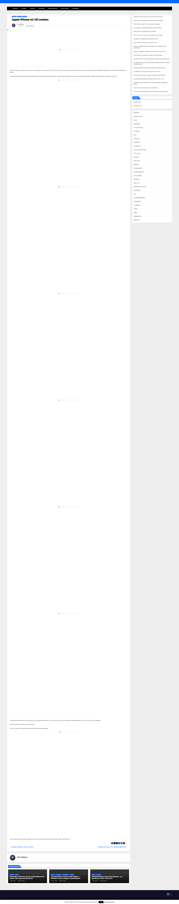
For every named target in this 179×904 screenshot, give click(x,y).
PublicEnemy (21, 880)
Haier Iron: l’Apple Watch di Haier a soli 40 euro (146, 87)
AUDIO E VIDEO (138, 116)
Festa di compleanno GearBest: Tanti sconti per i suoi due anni (150, 51)
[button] (168, 8)
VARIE (135, 209)
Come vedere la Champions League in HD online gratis (148, 55)
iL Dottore (21, 24)
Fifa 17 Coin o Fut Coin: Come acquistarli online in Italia (148, 35)
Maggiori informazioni (109, 902)
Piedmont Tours (138, 105)
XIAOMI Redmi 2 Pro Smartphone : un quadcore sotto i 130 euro (107, 877)
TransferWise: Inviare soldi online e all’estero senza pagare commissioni (65, 877)
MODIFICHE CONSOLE (140, 186)
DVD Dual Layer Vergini (140, 149)
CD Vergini (136, 131)
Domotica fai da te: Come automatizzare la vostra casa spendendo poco (27, 877)
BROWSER (137, 123)
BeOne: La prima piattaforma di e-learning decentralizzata (148, 20)
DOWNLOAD (137, 146)
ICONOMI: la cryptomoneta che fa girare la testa (146, 38)
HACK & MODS (65, 8)
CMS (135, 135)
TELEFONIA (41, 8)
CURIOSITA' (14, 16)
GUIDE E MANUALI (53, 8)
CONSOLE (32, 8)
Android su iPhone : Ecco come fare (22, 847)
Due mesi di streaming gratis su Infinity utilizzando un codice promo (151, 91)
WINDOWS (137, 220)
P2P (135, 194)
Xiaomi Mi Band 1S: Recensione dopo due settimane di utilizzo (150, 67)
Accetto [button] (101, 902)
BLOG (135, 120)
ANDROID (15, 8)
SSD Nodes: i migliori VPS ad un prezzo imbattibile (147, 24)
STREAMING (75, 8)
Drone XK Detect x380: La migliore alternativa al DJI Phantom (149, 75)
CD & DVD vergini (138, 127)
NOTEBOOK (137, 190)
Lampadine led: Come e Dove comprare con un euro (147, 71)
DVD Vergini (137, 153)
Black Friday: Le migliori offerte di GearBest (145, 31)
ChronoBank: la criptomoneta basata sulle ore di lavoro (148, 27)
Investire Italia (137, 102)
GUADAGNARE (58, 874)
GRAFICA (136, 164)
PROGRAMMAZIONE (139, 197)
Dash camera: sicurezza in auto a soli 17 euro (145, 42)
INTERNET (24, 8)
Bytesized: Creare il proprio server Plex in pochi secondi (148, 16)
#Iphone (32, 26)
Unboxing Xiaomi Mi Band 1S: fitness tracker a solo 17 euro (149, 79)
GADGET (16, 874)
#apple (28, 26)
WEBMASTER (137, 216)
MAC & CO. (19, 16)
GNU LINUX (137, 160)
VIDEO (135, 212)
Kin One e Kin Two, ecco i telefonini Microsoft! (112, 847)
